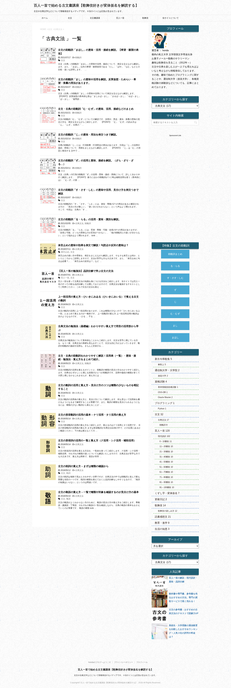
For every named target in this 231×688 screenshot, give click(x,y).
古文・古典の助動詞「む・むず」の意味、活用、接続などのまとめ (96, 109)
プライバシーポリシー (123, 662)
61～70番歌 (166, 472)
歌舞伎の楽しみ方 (167, 511)
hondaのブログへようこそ (99, 662)
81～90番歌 (166, 482)
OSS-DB (163, 392)
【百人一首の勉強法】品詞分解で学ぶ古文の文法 (85, 271)
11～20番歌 (166, 446)
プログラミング (164, 403)
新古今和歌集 (163, 359)
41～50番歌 (166, 462)
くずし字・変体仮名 (167, 493)
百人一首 (120, 18)
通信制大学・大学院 (167, 370)
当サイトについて (170, 18)
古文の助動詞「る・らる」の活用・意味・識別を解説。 (89, 219)
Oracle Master (165, 397)
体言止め (65, 252)
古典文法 (79, 223)
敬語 (68, 499)
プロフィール (142, 662)
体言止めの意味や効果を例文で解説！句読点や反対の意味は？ (93, 245)
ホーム (45, 18)
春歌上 (162, 364)
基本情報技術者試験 (168, 387)
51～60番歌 (166, 467)
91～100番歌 (167, 487)
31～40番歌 (166, 457)
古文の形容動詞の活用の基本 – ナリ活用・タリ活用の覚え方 (92, 414)
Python (162, 408)
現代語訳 (164, 436)
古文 (70, 18)
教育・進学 (162, 522)
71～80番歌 (166, 477)
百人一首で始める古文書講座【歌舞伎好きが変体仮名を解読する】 (86, 5)
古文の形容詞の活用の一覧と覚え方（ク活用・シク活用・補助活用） (97, 440)
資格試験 (161, 381)
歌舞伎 (145, 18)
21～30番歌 (166, 451)
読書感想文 (163, 516)
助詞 (68, 473)
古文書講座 (95, 18)
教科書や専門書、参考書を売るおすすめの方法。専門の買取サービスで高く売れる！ (183, 597)
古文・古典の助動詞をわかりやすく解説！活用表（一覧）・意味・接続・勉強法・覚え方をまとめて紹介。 (97, 357)
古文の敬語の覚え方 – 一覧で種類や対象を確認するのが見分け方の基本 (98, 492)
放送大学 (163, 376)
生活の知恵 (162, 529)
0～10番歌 (166, 441)
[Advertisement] (175, 184)
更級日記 (161, 499)
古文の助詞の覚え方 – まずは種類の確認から (83, 466)
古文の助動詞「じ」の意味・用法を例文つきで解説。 (88, 134)
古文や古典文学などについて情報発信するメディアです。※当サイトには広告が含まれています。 (115, 675)
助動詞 (78, 57)
